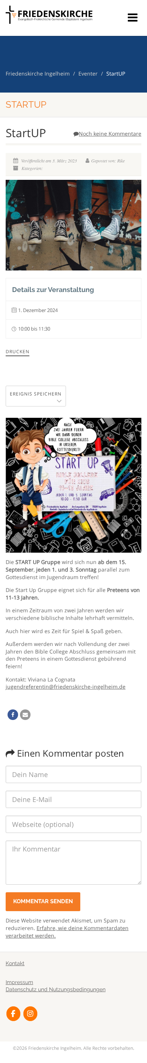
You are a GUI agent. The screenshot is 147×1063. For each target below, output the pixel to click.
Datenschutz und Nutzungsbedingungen (56, 989)
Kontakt (15, 963)
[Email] (25, 714)
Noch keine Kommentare (110, 133)
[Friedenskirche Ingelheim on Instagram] (30, 1013)
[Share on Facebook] (13, 714)
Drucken (17, 351)
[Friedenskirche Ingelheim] (49, 15)
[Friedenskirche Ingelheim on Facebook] (13, 1013)
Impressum (19, 982)
